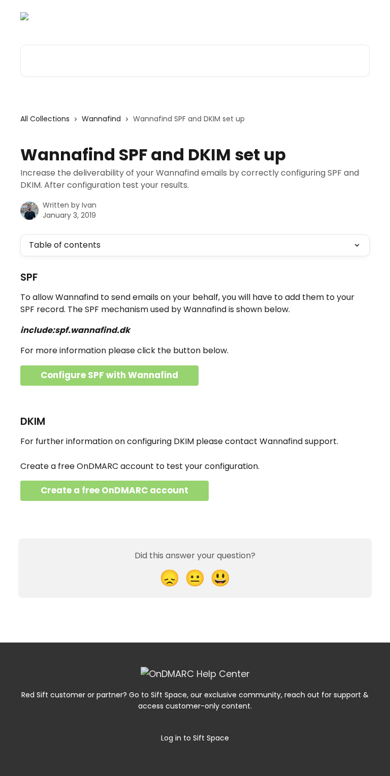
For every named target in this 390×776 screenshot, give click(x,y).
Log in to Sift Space (195, 738)
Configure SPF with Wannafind (109, 375)
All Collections (45, 119)
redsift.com (341, 16)
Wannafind (101, 119)
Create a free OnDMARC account (114, 490)
